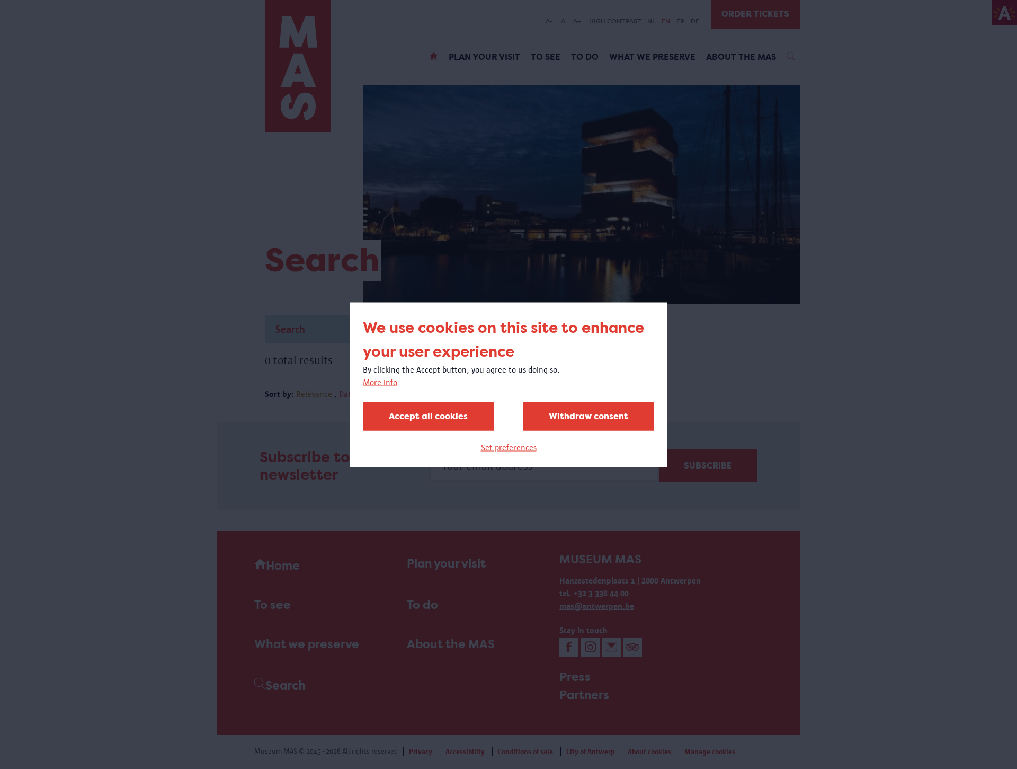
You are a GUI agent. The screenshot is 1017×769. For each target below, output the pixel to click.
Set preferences (509, 447)
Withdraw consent (588, 416)
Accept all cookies (428, 416)
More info (380, 381)
